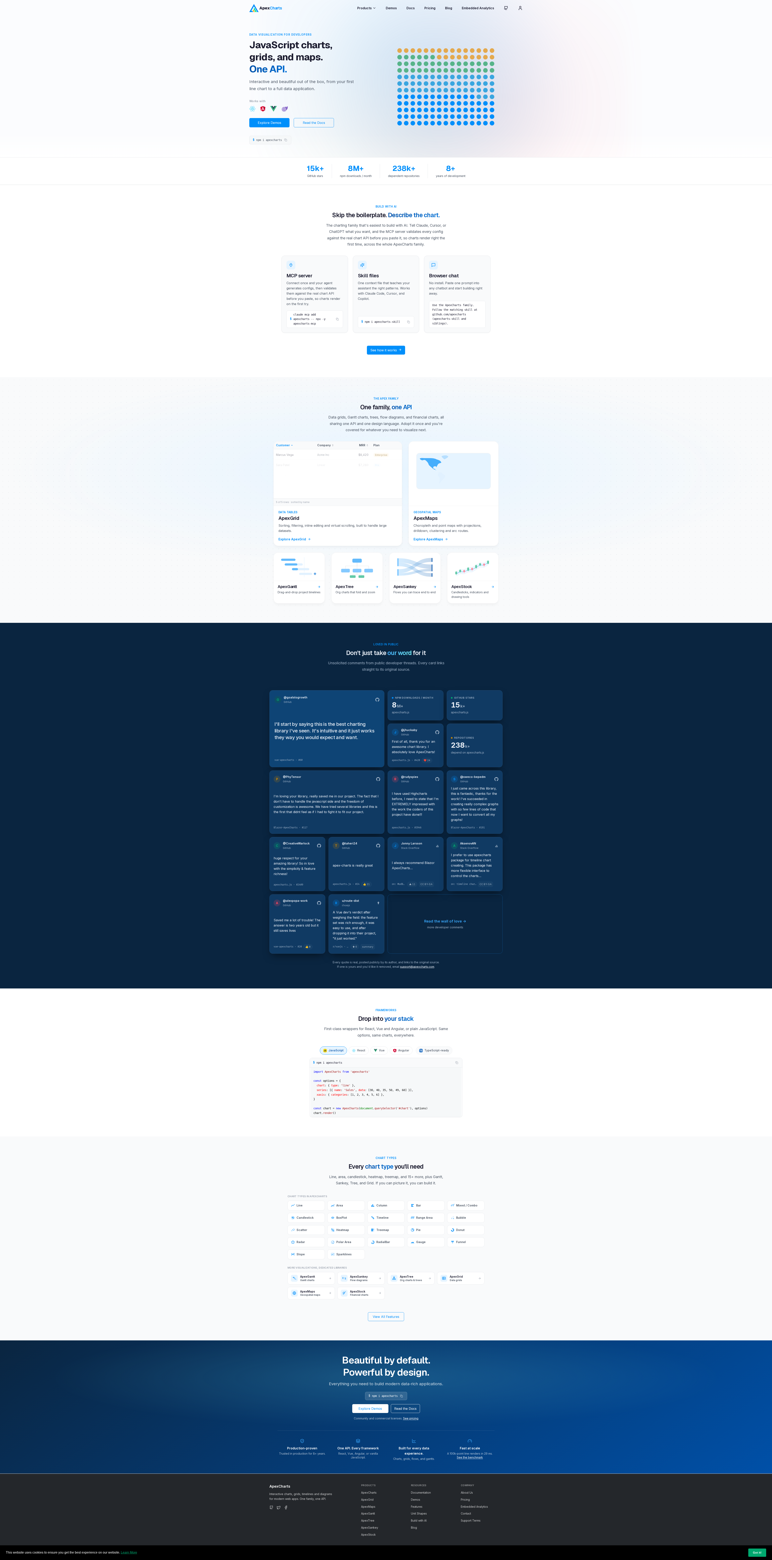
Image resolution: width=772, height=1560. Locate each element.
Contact (466, 1513)
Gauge (421, 1242)
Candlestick (305, 1217)
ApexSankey (369, 1527)
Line (300, 1205)
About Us (467, 1492)
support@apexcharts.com (417, 966)
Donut (460, 1230)
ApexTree (367, 1520)
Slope (301, 1254)
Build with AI (419, 1520)
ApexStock (368, 1534)
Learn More (129, 1552)
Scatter (302, 1230)
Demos (391, 8)
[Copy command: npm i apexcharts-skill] (408, 322)
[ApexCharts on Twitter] (279, 1507)
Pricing (429, 8)
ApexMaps (368, 1506)
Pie (418, 1230)
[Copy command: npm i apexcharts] (285, 140)
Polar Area (343, 1242)
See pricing (410, 1418)
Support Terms (470, 1520)
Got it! (757, 1552)
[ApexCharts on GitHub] (502, 8)
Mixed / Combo (466, 1205)
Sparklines (344, 1254)
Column (381, 1205)
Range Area (424, 1217)
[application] (446, 86)
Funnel (461, 1242)
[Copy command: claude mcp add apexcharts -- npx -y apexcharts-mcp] (337, 319)
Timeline (382, 1217)
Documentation (421, 1492)
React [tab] (361, 1050)
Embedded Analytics (478, 8)
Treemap (382, 1230)
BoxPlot (341, 1217)
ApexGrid (367, 1499)
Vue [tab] (382, 1050)
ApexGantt (368, 1513)
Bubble (461, 1217)
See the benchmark (470, 1457)
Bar (418, 1205)
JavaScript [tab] (334, 1050)
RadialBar (383, 1242)
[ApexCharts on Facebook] (286, 1507)
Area (339, 1205)
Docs (411, 8)
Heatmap (342, 1230)
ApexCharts (369, 1492)
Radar (301, 1242)
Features (416, 1506)
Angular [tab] (403, 1050)
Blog (448, 8)
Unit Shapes (419, 1513)
